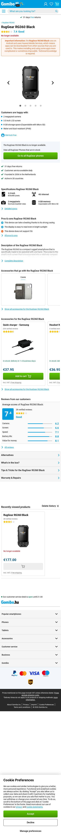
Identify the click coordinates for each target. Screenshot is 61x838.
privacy (19, 807)
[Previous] (8, 83)
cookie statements (35, 807)
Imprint (34, 705)
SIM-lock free (10, 135)
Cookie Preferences (46, 705)
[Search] (56, 11)
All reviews (9, 447)
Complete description (14, 261)
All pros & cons (11, 235)
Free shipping (16, 383)
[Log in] (46, 4)
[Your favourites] (51, 4)
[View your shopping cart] (57, 4)
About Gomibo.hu (14, 705)
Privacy (26, 705)
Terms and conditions (22, 707)
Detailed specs (11, 209)
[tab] (20, 106)
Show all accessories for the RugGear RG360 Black (27, 309)
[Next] (52, 83)
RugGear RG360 (8, 23)
